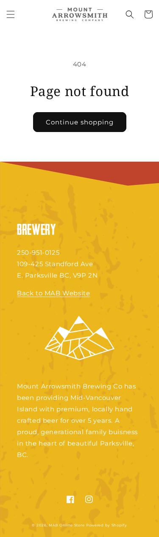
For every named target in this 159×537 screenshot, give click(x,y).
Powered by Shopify (106, 525)
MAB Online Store (66, 525)
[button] (10, 14)
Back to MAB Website (53, 293)
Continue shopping (80, 122)
